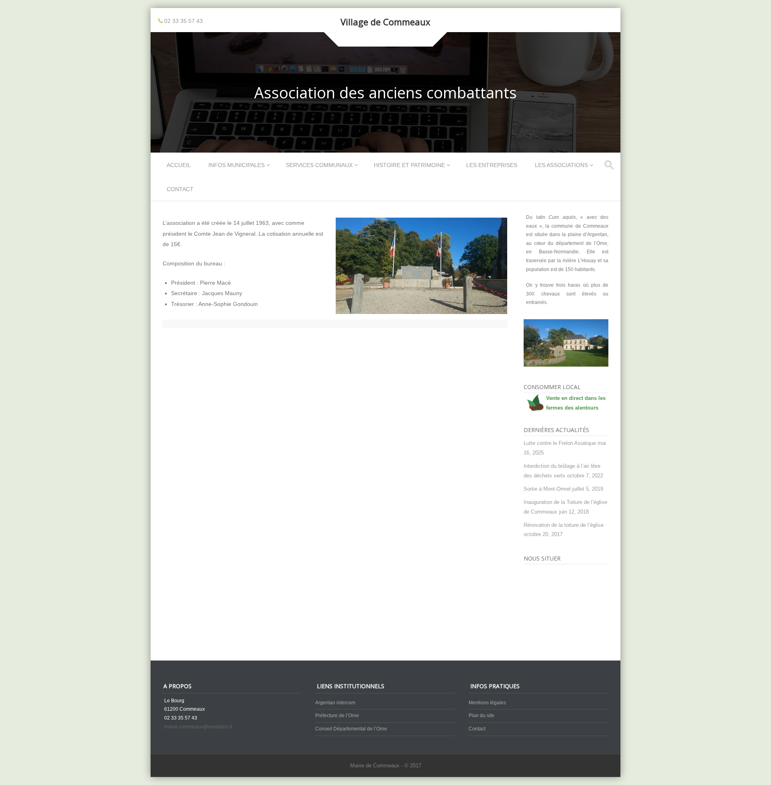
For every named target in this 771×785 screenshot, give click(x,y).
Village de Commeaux (385, 22)
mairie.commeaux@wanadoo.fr (198, 727)
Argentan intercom (335, 702)
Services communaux (319, 165)
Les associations (561, 165)
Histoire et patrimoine (409, 165)
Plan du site (481, 715)
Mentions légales (487, 702)
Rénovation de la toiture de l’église (564, 525)
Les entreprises (491, 165)
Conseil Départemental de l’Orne (351, 729)
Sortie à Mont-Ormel (547, 489)
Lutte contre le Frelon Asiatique (560, 443)
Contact (180, 189)
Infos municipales (236, 165)
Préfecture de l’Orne (337, 715)
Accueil (179, 165)
